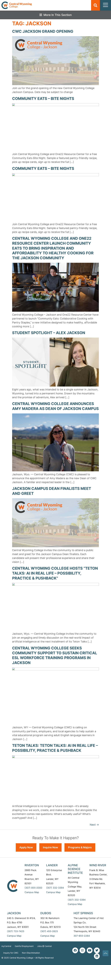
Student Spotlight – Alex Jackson (48, 332)
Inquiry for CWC (10, 953)
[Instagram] (82, 950)
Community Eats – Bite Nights (43, 98)
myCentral (6, 946)
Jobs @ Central (44, 946)
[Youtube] (89, 950)
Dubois (45, 913)
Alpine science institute (75, 869)
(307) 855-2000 (33, 887)
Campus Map (32, 892)
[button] (95, 5)
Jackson (14, 913)
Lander (52, 865)
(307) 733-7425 (15, 931)
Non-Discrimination (31, 953)
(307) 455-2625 (49, 931)
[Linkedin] (97, 956)
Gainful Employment (24, 946)
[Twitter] (97, 950)
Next (94, 824)
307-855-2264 (82, 935)
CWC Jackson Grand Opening (42, 31)
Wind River (97, 865)
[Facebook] (75, 950)
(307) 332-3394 (55, 887)
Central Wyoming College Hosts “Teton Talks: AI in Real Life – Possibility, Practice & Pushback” (55, 573)
